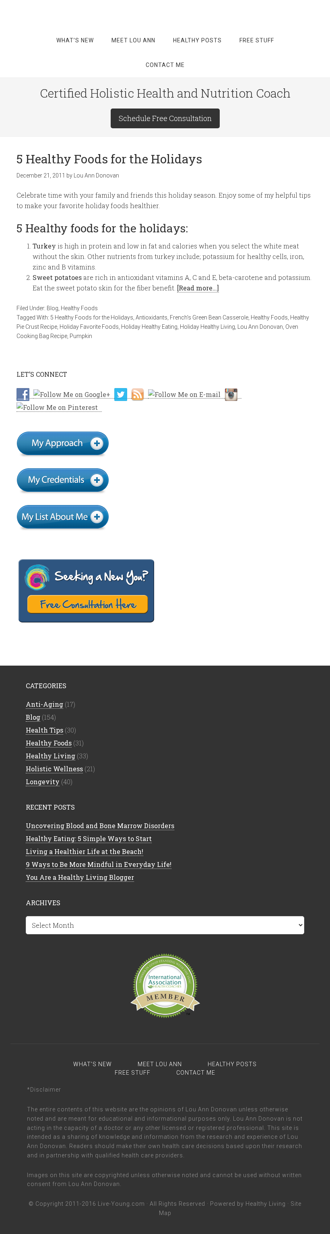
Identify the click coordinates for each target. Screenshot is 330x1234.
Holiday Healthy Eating (149, 327)
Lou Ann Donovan (260, 327)
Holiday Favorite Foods (89, 327)
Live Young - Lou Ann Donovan (165, 12)
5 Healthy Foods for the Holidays (109, 159)
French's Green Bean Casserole (209, 317)
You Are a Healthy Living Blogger (80, 877)
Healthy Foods (79, 308)
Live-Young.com (121, 1204)
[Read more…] (198, 288)
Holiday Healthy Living (207, 327)
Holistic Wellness (54, 768)
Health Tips (44, 730)
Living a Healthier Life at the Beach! (84, 851)
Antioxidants (151, 317)
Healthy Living (50, 756)
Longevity (43, 781)
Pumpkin (81, 336)
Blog (52, 308)
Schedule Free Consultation (165, 118)
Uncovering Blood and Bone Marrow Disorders (100, 825)
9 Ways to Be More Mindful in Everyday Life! (98, 864)
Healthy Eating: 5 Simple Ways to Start (89, 838)
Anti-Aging (44, 704)
